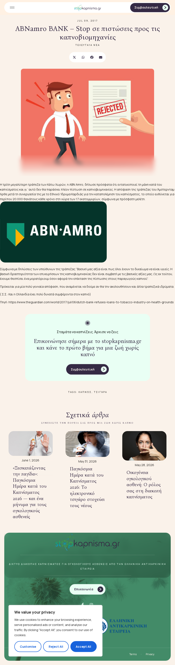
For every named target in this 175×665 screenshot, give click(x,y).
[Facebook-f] (82, 605)
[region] (55, 630)
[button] (12, 7)
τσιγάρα (100, 392)
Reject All (56, 647)
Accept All (83, 647)
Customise (28, 647)
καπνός (85, 392)
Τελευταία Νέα (87, 45)
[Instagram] (91, 605)
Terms (133, 654)
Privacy (150, 654)
